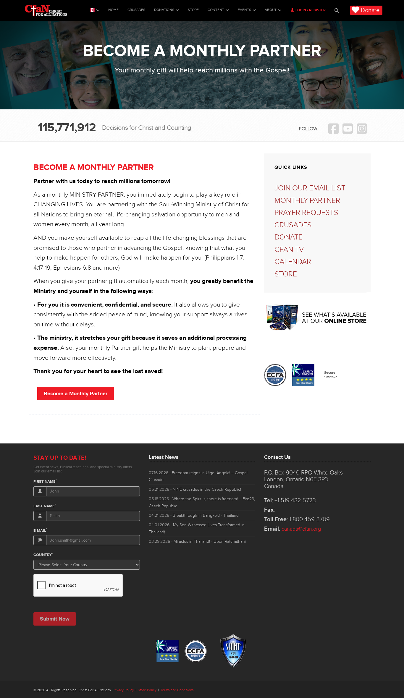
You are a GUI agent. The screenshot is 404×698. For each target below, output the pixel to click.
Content (216, 10)
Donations (164, 10)
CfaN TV (289, 249)
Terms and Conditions (177, 690)
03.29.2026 (197, 541)
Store (193, 10)
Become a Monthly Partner (75, 394)
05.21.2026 (195, 489)
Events (244, 10)
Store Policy (147, 690)
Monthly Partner (307, 200)
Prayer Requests (306, 212)
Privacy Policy (123, 690)
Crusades (136, 10)
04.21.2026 (194, 515)
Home (113, 10)
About (271, 10)
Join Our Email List (309, 188)
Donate (370, 10)
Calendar (292, 261)
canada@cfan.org (301, 529)
